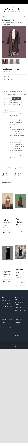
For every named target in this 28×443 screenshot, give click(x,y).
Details (10, 232)
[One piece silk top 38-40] (20, 201)
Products (8, 22)
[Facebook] (15, 335)
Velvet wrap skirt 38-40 (7, 223)
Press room (18, 319)
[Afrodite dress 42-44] (20, 252)
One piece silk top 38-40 (20, 222)
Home (3, 22)
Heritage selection (16, 22)
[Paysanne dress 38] (7, 253)
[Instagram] (17, 335)
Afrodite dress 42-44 (20, 272)
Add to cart (16, 98)
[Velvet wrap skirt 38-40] (7, 201)
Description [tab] (5, 110)
